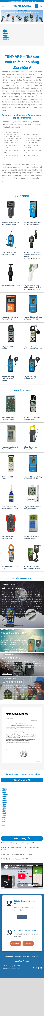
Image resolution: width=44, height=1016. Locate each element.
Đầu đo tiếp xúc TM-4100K (11, 286)
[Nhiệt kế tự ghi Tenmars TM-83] (11, 464)
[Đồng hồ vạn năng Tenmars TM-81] (11, 523)
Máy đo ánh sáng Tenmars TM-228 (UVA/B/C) (8, 378)
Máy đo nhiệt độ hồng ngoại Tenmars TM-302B (32, 287)
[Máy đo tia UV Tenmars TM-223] (11, 334)
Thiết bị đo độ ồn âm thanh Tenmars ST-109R (10, 508)
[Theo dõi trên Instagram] (36, 968)
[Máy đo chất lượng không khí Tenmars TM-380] (33, 304)
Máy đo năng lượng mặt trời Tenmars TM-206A (32, 223)
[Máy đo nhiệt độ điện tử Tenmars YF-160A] (11, 434)
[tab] (18, 843)
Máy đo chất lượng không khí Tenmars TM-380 (33, 318)
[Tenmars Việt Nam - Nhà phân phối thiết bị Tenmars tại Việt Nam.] (22, 6)
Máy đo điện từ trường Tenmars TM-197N (9, 253)
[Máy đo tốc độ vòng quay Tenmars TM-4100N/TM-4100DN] (33, 239)
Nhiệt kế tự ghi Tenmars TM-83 (10, 478)
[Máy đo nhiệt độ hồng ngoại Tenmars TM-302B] (33, 272)
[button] (3, 6)
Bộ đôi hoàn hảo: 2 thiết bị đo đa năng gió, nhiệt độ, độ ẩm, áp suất (4, 803)
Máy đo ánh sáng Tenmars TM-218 (30, 377)
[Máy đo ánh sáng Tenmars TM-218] (33, 363)
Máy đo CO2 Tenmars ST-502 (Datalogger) (33, 508)
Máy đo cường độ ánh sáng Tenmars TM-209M (32, 567)
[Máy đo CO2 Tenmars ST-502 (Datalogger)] (33, 493)
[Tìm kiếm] (36, 6)
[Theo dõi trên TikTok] (38, 968)
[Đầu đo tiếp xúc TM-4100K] (11, 272)
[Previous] (2, 36)
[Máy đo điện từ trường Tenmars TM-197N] (11, 239)
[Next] (8, 36)
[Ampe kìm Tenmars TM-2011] (11, 553)
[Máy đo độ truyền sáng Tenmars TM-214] (11, 304)
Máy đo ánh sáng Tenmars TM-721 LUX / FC (33, 348)
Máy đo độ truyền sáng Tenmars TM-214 (10, 318)
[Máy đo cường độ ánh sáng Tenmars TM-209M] (33, 553)
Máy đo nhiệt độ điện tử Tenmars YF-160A (10, 448)
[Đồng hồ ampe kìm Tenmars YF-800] (33, 434)
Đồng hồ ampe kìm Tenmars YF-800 (30, 448)
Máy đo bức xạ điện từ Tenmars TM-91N (31, 537)
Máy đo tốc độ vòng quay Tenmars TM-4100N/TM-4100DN (33, 254)
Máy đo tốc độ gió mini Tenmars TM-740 (32, 418)
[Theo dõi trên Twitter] (41, 968)
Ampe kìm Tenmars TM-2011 (10, 567)
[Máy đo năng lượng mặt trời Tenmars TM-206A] (33, 209)
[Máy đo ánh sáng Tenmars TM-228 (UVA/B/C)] (11, 363)
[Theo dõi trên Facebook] (33, 968)
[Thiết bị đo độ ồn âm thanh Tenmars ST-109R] (11, 493)
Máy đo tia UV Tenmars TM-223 (10, 348)
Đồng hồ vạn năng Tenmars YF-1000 (8, 418)
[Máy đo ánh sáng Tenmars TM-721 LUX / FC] (33, 334)
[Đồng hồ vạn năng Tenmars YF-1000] (11, 404)
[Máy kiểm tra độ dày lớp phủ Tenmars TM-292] (11, 209)
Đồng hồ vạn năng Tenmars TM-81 (8, 537)
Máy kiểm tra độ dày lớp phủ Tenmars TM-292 (10, 223)
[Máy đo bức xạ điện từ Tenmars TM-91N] (33, 523)
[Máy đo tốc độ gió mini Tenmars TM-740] (33, 404)
